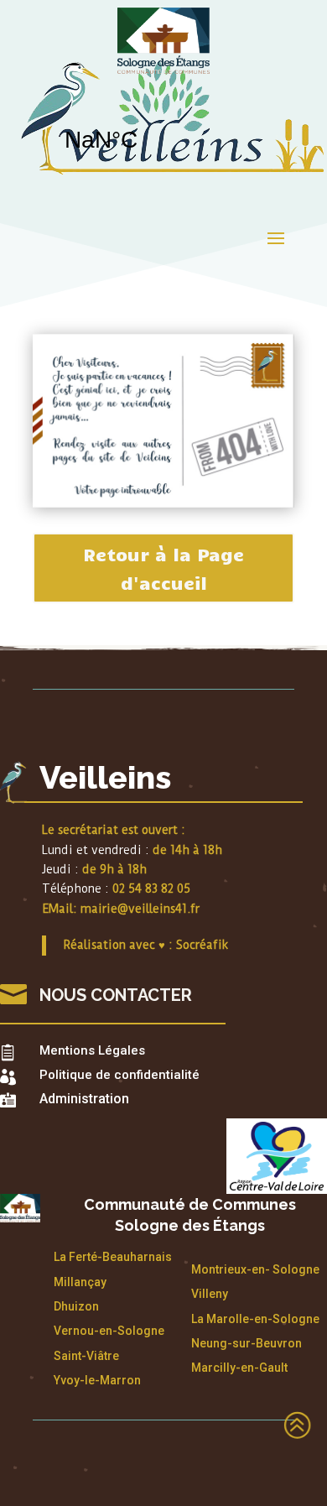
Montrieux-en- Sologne (255, 1269)
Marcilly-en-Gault (239, 1367)
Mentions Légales (92, 1050)
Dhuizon (76, 1306)
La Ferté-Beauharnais (113, 1257)
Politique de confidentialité (119, 1074)
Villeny (209, 1293)
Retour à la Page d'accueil (163, 568)
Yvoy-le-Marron (97, 1380)
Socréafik (202, 944)
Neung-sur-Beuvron (246, 1343)
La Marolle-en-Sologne (255, 1319)
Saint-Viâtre (86, 1356)
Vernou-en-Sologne (109, 1330)
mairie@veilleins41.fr (140, 908)
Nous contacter (115, 995)
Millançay (80, 1282)
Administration (84, 1099)
